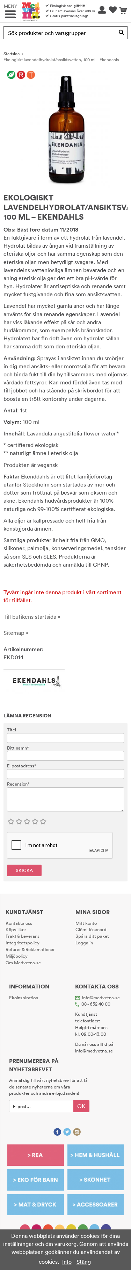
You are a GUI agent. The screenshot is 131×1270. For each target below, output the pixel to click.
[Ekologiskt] (11, 75)
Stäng (84, 1261)
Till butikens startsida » (31, 616)
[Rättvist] (21, 75)
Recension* (18, 784)
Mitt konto (86, 923)
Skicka (24, 870)
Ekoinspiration (23, 997)
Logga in (84, 942)
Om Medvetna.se (23, 962)
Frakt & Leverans (22, 936)
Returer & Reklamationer (30, 949)
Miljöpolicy (17, 956)
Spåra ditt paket (92, 936)
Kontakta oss (19, 923)
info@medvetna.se (101, 997)
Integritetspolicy (22, 942)
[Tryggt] (31, 75)
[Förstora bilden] (65, 128)
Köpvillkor (16, 929)
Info (67, 1261)
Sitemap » (15, 632)
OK (81, 1105)
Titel (11, 729)
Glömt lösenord (91, 929)
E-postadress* (21, 765)
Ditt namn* (18, 748)
